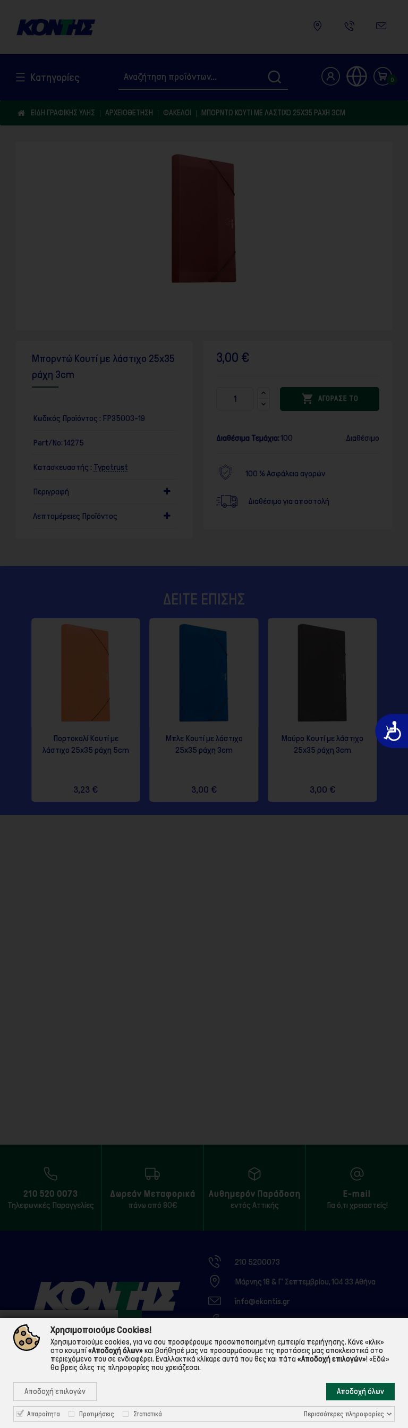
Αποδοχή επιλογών (55, 1391)
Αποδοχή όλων (360, 1391)
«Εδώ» (379, 1359)
